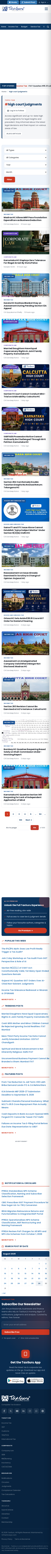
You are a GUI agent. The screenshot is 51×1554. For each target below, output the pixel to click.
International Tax (9, 1439)
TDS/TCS (5, 1435)
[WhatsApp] (36, 1411)
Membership (7, 1522)
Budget (24, 27)
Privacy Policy (7, 1539)
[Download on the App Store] (35, 1380)
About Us (5, 1506)
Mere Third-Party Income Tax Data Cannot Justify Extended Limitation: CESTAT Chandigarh (24, 1039)
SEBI (3, 1454)
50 (40, 814)
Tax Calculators (8, 1494)
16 (46, 1273)
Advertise (6, 1514)
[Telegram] (42, 1411)
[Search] (48, 27)
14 (32, 1273)
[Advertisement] (25, 56)
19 (19, 1278)
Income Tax (13, 27)
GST (3, 1427)
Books (14, 2)
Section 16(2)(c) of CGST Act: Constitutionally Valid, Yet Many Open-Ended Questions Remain (25, 971)
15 (39, 1273)
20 (25, 1278)
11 (12, 1273)
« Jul (3, 1293)
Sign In (43, 2)
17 (5, 1278)
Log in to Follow (17, 110)
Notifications (7, 1478)
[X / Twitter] (10, 1411)
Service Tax (35, 27)
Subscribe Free (11, 1332)
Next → (29, 820)
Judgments (6, 1486)
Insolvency (6, 1462)
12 (18, 1273)
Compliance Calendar (11, 1490)
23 (46, 1278)
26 (19, 1283)
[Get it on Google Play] (16, 1380)
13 (25, 1273)
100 (20, 820)
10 (5, 1273)
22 (39, 1278)
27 (25, 1283)
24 (5, 1283)
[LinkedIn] (23, 1411)
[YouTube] (17, 1411)
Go (34, 827)
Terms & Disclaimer (22, 1539)
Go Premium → (25, 930)
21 (32, 1278)
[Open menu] (46, 9)
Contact (5, 1518)
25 (12, 1283)
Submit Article (7, 1510)
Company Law (8, 1450)
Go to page (11, 827)
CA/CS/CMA (7, 1466)
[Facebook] (4, 1411)
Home (3, 27)
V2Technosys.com (9, 1535)
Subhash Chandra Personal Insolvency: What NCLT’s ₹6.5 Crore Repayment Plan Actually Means (25, 1104)
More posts (8, 999)
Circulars (5, 1482)
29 (39, 1283)
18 (12, 1278)
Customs (5, 1431)
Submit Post (29, 2)
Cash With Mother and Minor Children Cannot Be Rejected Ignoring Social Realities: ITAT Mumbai (25, 1026)
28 (32, 1283)
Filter (9, 179)
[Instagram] (29, 1411)
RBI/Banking (7, 1458)
